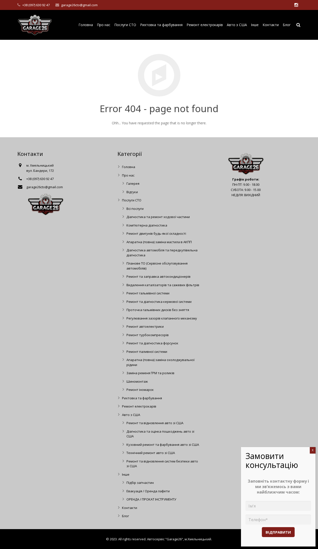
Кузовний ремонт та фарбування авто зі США (162, 444)
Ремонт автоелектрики (145, 326)
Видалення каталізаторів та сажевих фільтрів (162, 285)
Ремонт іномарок (140, 389)
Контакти (129, 507)
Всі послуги (135, 208)
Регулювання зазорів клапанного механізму (161, 318)
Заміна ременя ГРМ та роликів (150, 373)
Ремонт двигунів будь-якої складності (156, 233)
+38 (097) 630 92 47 (36, 5)
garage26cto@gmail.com (79, 5)
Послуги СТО (131, 200)
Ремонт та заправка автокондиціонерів (158, 276)
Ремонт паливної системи (146, 351)
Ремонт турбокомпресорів (147, 335)
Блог (125, 516)
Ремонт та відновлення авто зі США (154, 423)
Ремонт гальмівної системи (147, 293)
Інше (125, 474)
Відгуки (132, 192)
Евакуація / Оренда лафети (148, 491)
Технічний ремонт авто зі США (150, 453)
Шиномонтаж (137, 381)
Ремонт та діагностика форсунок (152, 343)
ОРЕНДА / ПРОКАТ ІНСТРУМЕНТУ (151, 499)
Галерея (132, 183)
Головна (128, 167)
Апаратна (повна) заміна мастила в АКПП (159, 242)
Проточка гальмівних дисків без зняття (157, 310)
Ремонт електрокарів (139, 406)
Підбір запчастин (140, 482)
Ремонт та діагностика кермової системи (159, 301)
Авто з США (131, 414)
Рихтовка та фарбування (142, 398)
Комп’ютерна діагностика (146, 225)
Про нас (128, 175)
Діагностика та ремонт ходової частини (158, 217)
